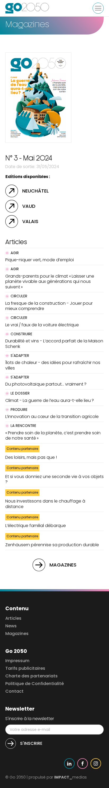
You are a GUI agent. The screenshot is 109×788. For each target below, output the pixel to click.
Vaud (28, 206)
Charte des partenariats (31, 676)
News (11, 626)
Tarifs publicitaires (25, 668)
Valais (30, 221)
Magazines (62, 565)
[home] (27, 8)
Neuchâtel (35, 191)
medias (70, 777)
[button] (98, 8)
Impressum (17, 661)
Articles (13, 618)
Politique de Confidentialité (34, 684)
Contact (14, 691)
